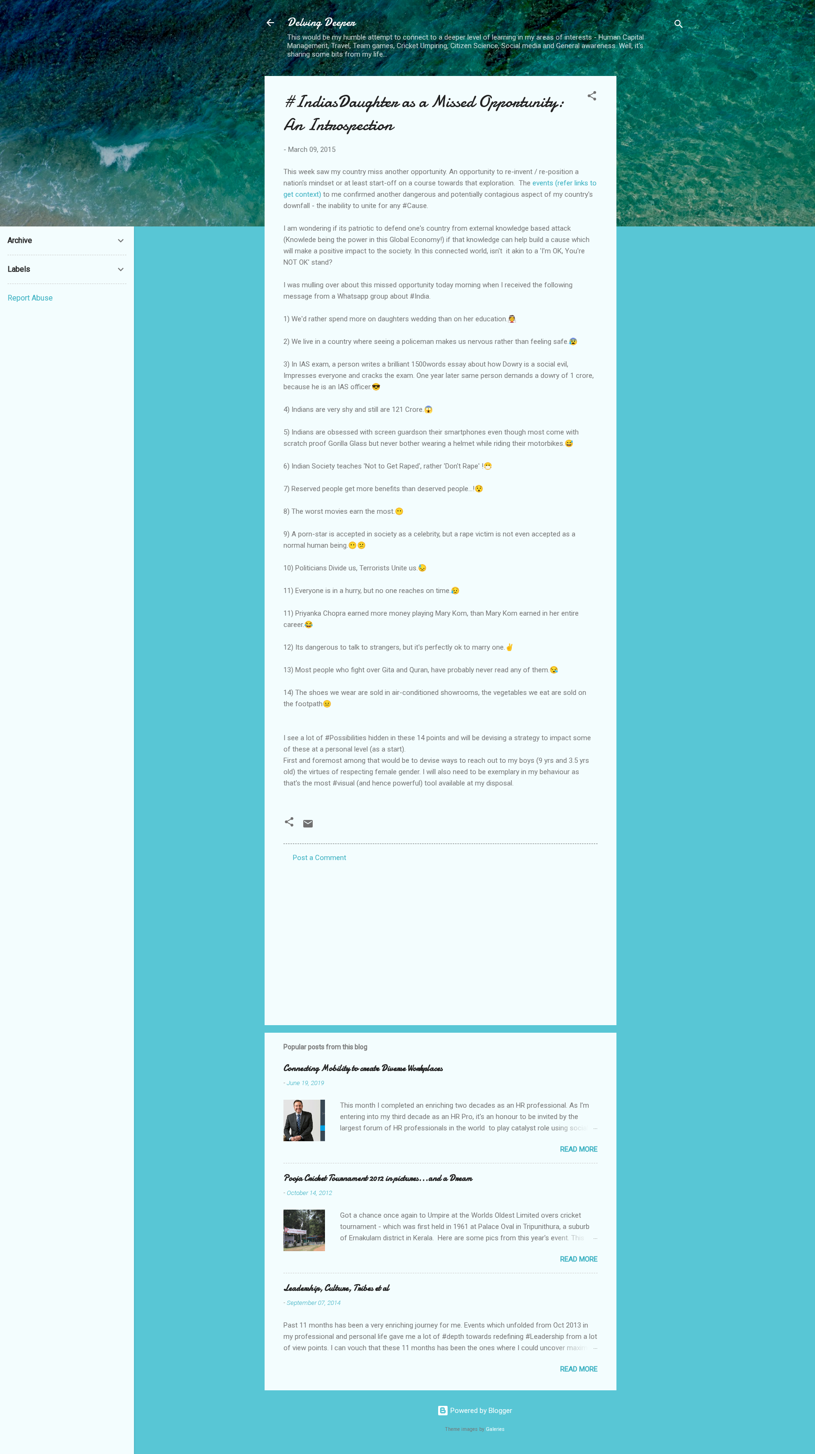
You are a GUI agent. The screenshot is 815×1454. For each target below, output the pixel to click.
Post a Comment (319, 857)
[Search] (678, 25)
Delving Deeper (321, 22)
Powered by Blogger (480, 1410)
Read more (579, 1149)
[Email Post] (308, 827)
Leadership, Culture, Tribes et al (336, 1288)
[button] (592, 97)
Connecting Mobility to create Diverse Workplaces (362, 1068)
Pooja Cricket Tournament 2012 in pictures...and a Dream (377, 1178)
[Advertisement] (654, 217)
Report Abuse (30, 297)
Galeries (495, 1429)
